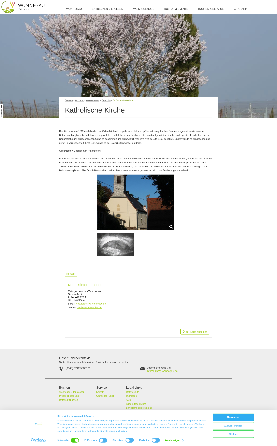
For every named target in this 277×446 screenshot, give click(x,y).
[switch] (103, 440)
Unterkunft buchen (68, 400)
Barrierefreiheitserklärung (139, 408)
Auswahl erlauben (233, 426)
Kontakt (70, 273)
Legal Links (134, 387)
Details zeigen (172, 440)
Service (101, 387)
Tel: (76, 300)
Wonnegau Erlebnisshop (72, 392)
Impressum (131, 396)
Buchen (64, 387)
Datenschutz (132, 392)
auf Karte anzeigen (196, 331)
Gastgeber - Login (105, 396)
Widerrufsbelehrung (136, 404)
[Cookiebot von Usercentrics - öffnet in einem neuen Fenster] (38, 440)
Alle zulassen (233, 417)
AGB (128, 400)
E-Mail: (87, 303)
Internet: (85, 307)
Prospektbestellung (69, 396)
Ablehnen (233, 434)
